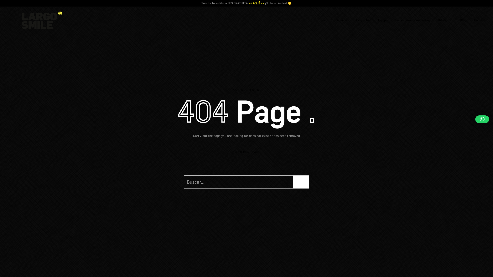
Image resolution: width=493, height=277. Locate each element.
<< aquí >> (256, 3)
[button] (482, 119)
